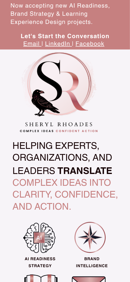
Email (32, 43)
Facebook (90, 43)
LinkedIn (58, 43)
